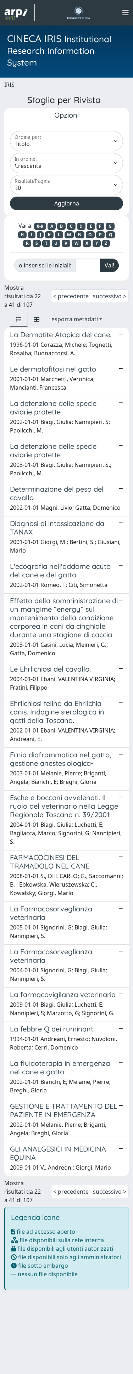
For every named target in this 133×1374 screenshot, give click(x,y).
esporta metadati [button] (74, 319)
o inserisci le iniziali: (45, 265)
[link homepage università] (78, 12)
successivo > (109, 296)
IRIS (9, 85)
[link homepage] (19, 12)
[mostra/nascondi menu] (125, 12)
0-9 (40, 226)
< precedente (71, 296)
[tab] (19, 319)
